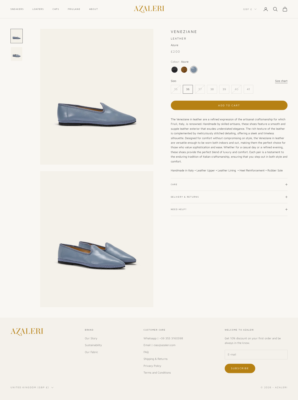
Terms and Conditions (157, 372)
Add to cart (229, 105)
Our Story (91, 338)
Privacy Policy (152, 365)
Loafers (38, 9)
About (93, 9)
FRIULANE (74, 9)
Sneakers (17, 9)
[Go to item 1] (16, 36)
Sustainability (93, 345)
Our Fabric (91, 352)
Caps (56, 9)
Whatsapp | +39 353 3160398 (163, 338)
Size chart (281, 81)
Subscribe (240, 368)
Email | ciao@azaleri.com (159, 345)
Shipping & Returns (156, 358)
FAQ (146, 352)
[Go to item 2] (16, 54)
